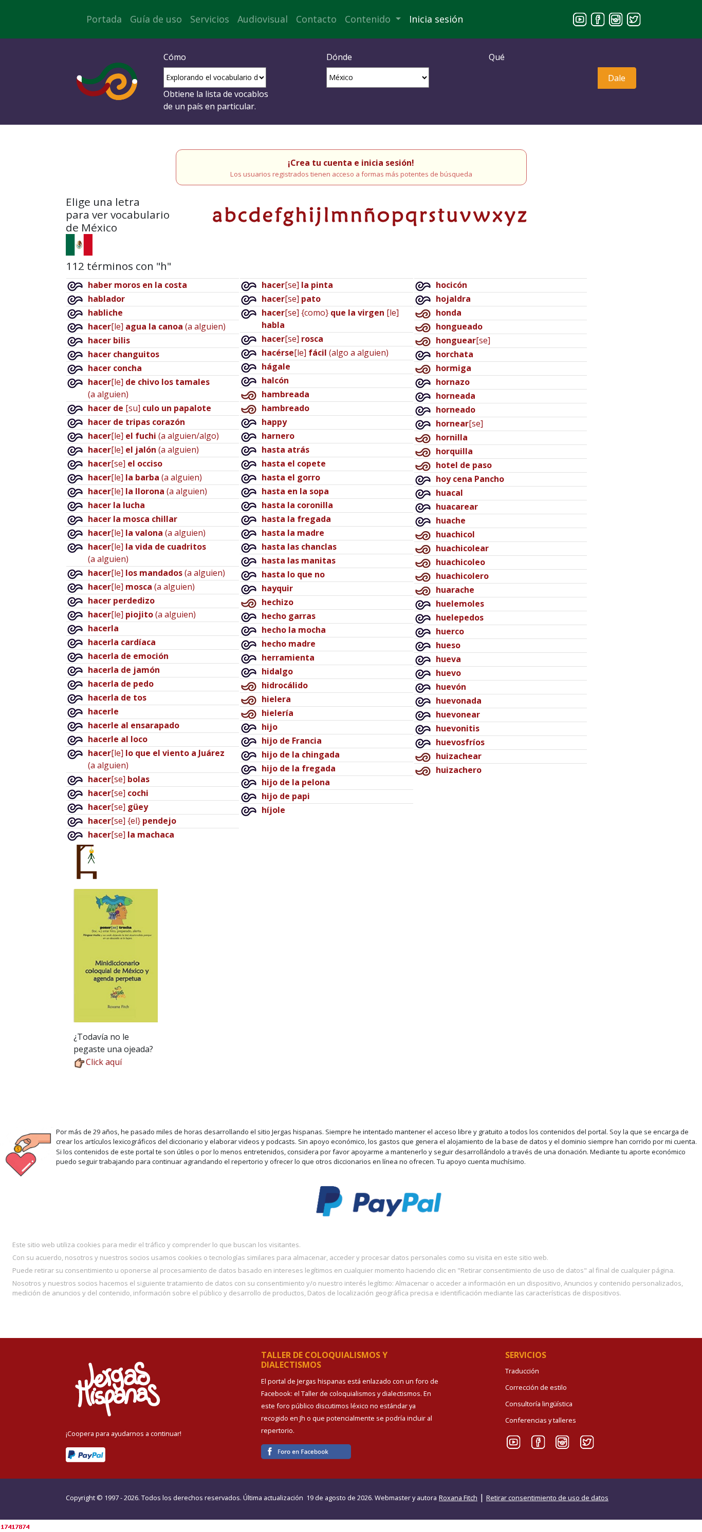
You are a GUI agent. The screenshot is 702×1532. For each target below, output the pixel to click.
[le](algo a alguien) (325, 352)
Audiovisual (262, 19)
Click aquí (104, 1062)
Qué (497, 57)
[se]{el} (132, 820)
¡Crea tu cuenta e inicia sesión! (351, 162)
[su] (149, 408)
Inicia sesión (436, 19)
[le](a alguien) (157, 326)
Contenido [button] (369, 19)
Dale (616, 78)
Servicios (209, 19)
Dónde (339, 57)
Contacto (316, 19)
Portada (104, 19)
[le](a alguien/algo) (153, 435)
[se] (125, 463)
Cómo (174, 57)
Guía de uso (156, 19)
